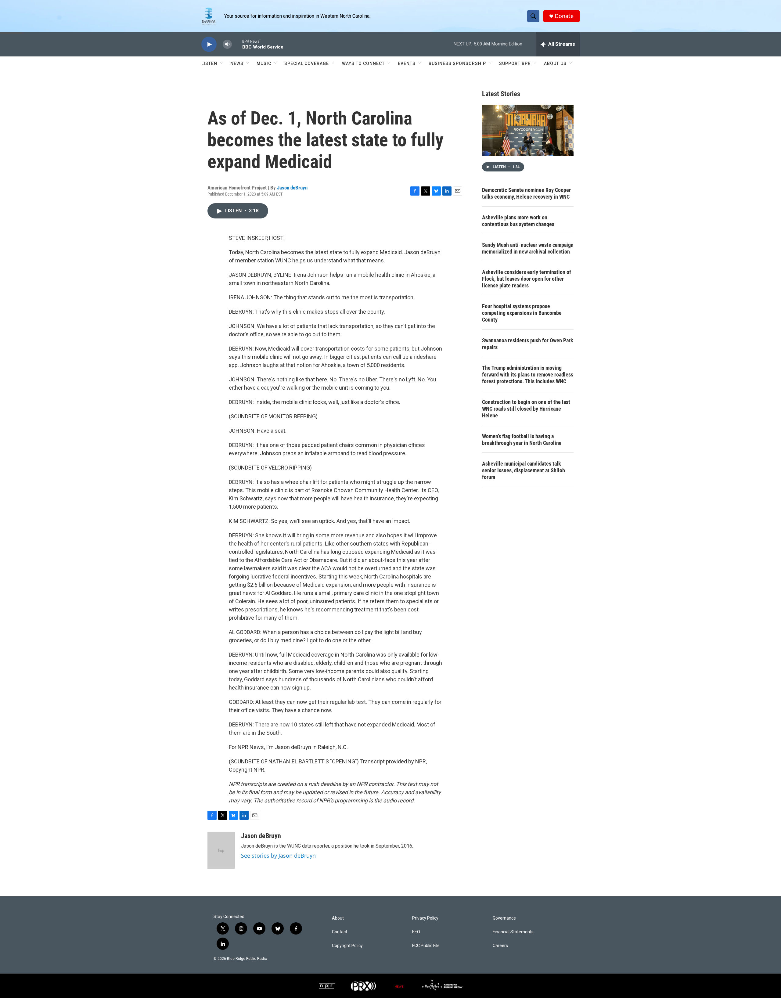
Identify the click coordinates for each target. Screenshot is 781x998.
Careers (500, 945)
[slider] (237, 44)
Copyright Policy (347, 945)
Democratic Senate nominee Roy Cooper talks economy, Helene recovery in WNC (526, 193)
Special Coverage (306, 63)
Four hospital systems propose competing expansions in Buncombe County (522, 313)
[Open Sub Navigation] (221, 63)
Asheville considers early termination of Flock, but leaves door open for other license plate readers (526, 279)
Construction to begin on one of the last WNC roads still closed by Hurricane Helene (526, 409)
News (236, 63)
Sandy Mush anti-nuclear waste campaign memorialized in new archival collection (528, 248)
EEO (416, 932)
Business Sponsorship (457, 63)
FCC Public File (426, 945)
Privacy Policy (425, 918)
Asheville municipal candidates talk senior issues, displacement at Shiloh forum (523, 470)
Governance (504, 918)
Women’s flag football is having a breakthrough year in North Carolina (521, 439)
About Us (555, 63)
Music (264, 63)
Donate (564, 16)
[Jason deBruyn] (221, 850)
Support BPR (515, 63)
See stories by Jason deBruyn (278, 855)
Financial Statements (513, 932)
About (338, 918)
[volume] (227, 44)
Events (407, 63)
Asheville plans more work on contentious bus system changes (518, 220)
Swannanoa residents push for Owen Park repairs (527, 343)
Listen (209, 63)
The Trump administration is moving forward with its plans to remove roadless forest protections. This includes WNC (527, 374)
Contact (339, 932)
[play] (209, 44)
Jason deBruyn (292, 188)
